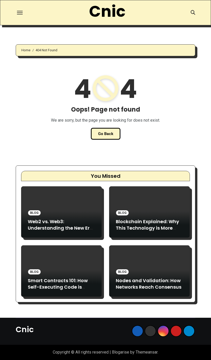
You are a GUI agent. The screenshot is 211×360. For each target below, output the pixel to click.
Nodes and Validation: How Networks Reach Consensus (148, 283)
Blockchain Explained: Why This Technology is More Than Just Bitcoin (147, 228)
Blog (34, 213)
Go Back (105, 133)
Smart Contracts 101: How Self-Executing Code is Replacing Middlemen (58, 287)
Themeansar (146, 352)
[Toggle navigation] (20, 13)
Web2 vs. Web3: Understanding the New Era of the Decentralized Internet (60, 231)
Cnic (107, 11)
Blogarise (120, 352)
